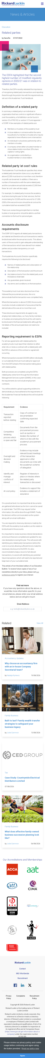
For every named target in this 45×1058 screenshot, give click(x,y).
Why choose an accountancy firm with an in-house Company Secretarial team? (21, 666)
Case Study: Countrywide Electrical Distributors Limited (22, 779)
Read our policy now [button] (30, 1049)
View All (40, 623)
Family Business (11, 715)
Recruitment (23, 978)
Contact (22, 969)
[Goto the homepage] (12, 4)
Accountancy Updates (14, 658)
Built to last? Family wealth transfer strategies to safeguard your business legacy (22, 723)
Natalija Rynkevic (13, 675)
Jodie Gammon (13, 733)
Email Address (23, 604)
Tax (6, 773)
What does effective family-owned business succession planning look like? (22, 834)
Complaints (20, 996)
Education (6, 27)
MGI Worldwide (22, 973)
